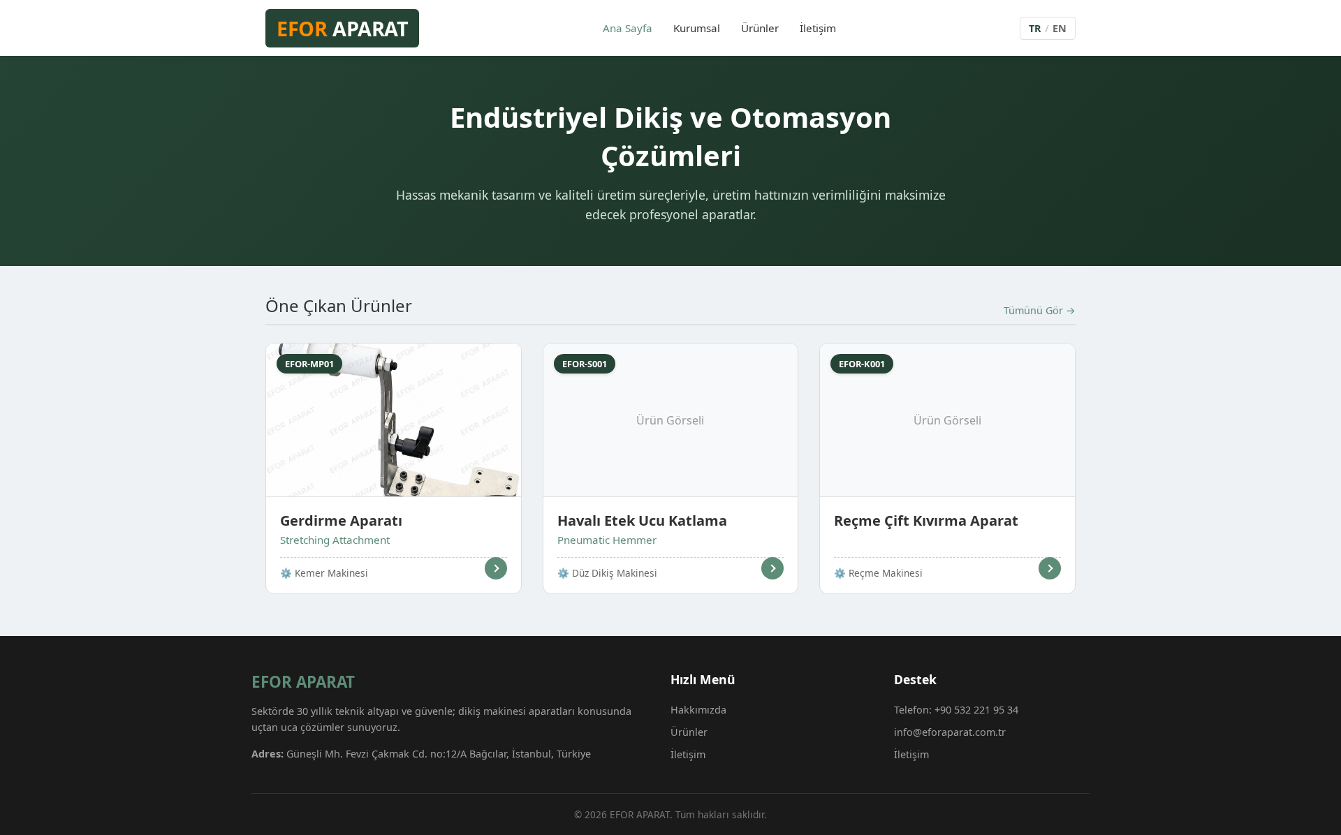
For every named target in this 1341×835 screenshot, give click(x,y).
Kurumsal (696, 28)
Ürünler (760, 28)
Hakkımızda (698, 709)
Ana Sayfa (627, 28)
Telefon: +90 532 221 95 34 (956, 709)
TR (1035, 28)
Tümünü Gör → (1040, 310)
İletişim (818, 28)
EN (1060, 28)
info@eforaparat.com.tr (950, 732)
